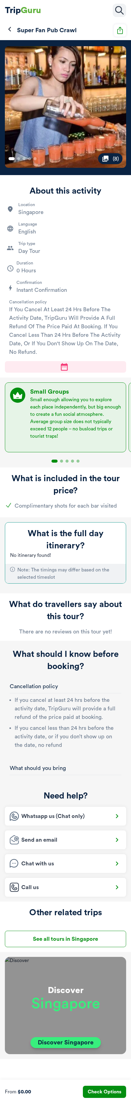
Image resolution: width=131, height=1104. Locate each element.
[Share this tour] (120, 30)
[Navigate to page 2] (18, 158)
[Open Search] (119, 10)
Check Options (104, 1091)
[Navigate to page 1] (12, 158)
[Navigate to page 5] (35, 158)
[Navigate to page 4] (29, 158)
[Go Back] (10, 29)
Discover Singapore (66, 1043)
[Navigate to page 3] (24, 158)
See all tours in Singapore (65, 939)
